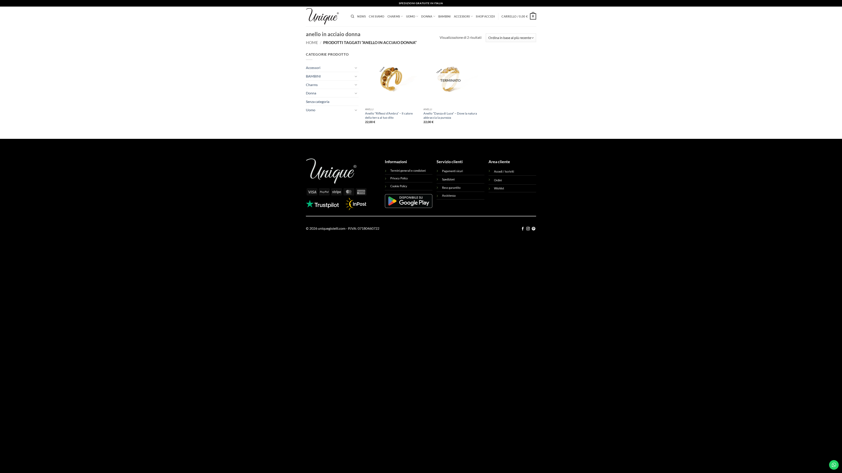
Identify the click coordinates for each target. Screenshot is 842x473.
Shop (480, 16)
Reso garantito (451, 187)
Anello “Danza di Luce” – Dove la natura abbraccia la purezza (450, 115)
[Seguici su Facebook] (522, 229)
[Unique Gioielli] (325, 16)
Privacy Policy (399, 178)
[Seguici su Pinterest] (533, 229)
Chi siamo (376, 16)
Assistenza (449, 195)
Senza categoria (317, 101)
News (361, 16)
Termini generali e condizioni (408, 170)
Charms (393, 16)
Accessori (462, 16)
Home (312, 42)
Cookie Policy (398, 186)
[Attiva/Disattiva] (356, 67)
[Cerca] (352, 16)
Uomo (410, 16)
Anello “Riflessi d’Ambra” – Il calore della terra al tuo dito (389, 115)
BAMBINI (444, 16)
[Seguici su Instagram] (528, 229)
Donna (426, 16)
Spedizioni (448, 179)
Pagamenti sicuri (452, 171)
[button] (489, 16)
